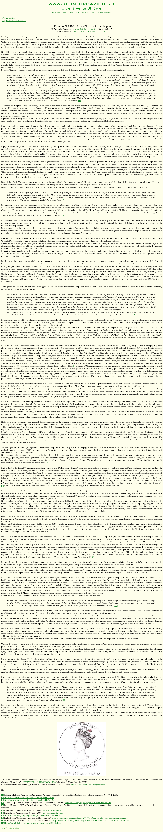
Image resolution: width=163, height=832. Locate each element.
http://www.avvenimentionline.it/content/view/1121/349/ (29, 797)
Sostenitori (107, 12)
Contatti (63, 12)
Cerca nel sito (85, 12)
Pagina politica (8, 18)
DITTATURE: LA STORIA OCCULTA (89, 31)
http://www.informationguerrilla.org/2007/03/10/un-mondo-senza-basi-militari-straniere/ (90, 818)
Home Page (56, 12)
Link (77, 12)
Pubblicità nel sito (97, 12)
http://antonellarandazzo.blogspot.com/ (88, 785)
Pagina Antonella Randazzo (14, 20)
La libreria (71, 12)
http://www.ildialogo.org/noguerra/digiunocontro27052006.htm (32, 815)
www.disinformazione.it (85, 29)
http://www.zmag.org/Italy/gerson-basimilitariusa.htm (88, 802)
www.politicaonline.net (53, 810)
